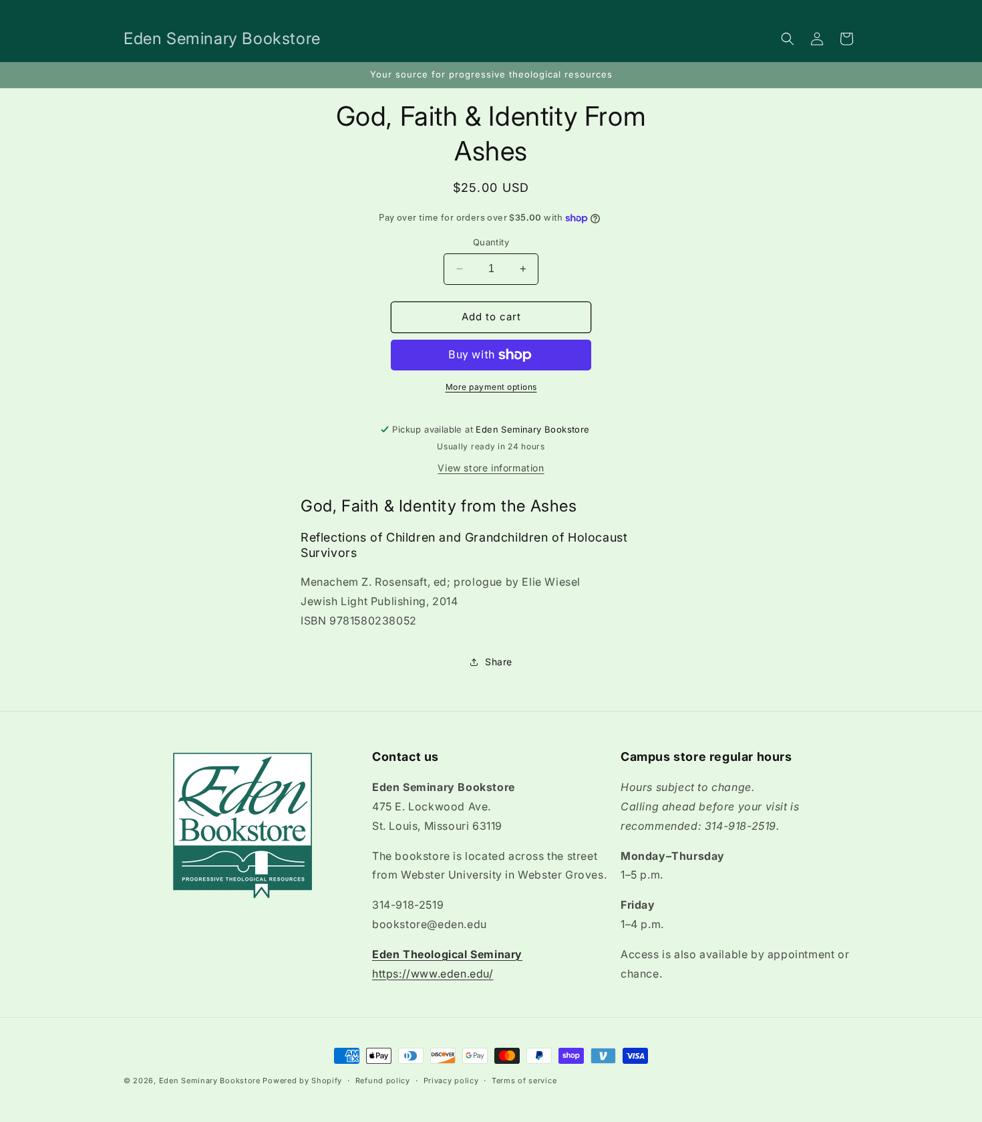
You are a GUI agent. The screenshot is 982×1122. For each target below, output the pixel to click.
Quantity (491, 242)
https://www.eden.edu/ (433, 973)
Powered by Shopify (302, 1080)
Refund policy (382, 1080)
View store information (491, 467)
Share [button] (498, 661)
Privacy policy (451, 1080)
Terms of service (524, 1080)
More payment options (491, 387)
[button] (787, 38)
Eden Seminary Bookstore (210, 1080)
